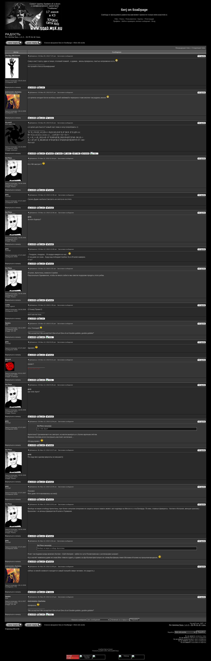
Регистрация (149, 19)
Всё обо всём (79, 43)
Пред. (17, 37)
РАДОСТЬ (13, 34)
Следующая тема (198, 48)
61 (32, 37)
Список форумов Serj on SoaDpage (58, 43)
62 (34, 37)
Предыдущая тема (183, 48)
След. (38, 37)
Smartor (110, 649)
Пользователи (131, 19)
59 (27, 37)
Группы (140, 19)
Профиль (116, 21)
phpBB (101, 651)
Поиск (121, 19)
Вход (153, 21)
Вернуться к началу (13, 87)
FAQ (116, 19)
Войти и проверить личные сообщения (136, 21)
